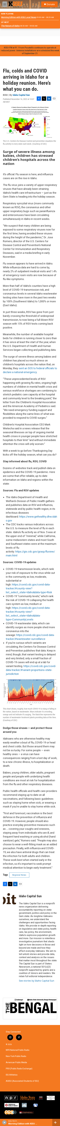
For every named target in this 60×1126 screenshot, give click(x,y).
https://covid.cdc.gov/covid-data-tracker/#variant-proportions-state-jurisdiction (31, 670)
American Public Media (16, 1062)
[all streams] (56, 1122)
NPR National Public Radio (17, 1050)
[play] (4, 1122)
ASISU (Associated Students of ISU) (22, 1081)
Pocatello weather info (46, 40)
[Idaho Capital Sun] (9, 900)
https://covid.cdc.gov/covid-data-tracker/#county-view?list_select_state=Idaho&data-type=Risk (29, 588)
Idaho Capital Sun (21, 95)
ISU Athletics (11, 1075)
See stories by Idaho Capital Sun (36, 980)
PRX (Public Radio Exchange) (19, 1069)
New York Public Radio (16, 1056)
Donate (51, 4)
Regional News (19, 875)
